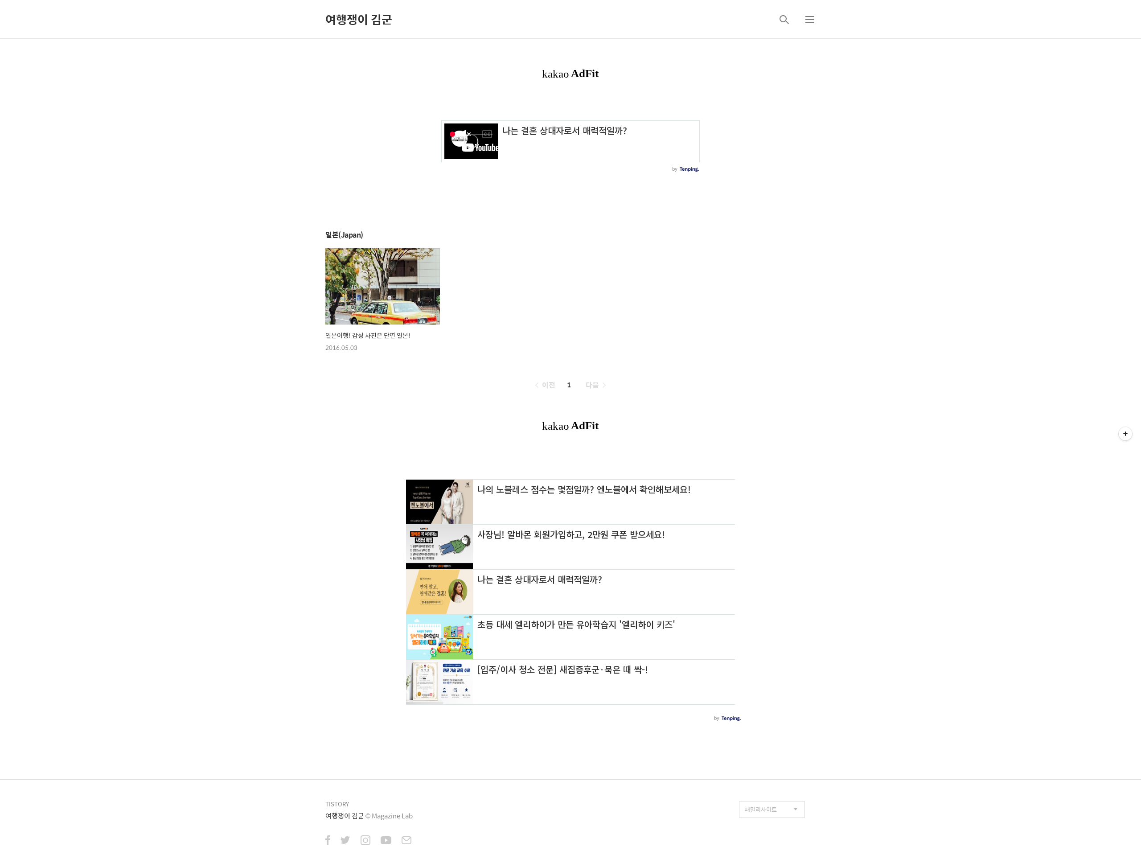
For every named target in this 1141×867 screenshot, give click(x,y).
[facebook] (327, 841)
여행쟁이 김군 (358, 19)
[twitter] (345, 841)
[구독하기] (1125, 433)
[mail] (406, 841)
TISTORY (337, 804)
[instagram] (365, 841)
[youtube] (386, 841)
